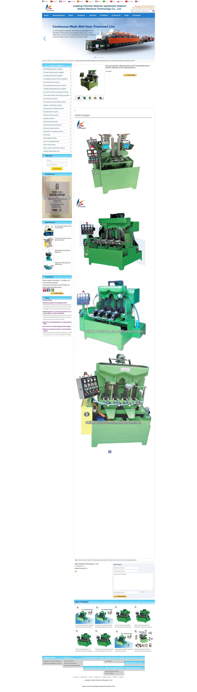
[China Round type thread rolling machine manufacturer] (48, 230)
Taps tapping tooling (49, 138)
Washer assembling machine (52, 105)
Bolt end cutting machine (51, 128)
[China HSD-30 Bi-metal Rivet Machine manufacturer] (48, 255)
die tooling (46, 135)
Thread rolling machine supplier (53, 72)
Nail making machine (112, 671)
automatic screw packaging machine (63, 239)
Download (136, 15)
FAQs (126, 15)
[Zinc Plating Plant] (98, 58)
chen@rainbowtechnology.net (145, 8)
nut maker (108, 661)
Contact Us (116, 15)
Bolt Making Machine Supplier (53, 69)
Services (92, 15)
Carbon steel (116, 560)
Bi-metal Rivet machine (50, 112)
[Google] (52, 290)
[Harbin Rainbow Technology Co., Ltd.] (57, 12)
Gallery (121, 677)
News (71, 15)
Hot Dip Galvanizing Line (51, 151)
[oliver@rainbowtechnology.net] (76, 571)
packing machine (48, 118)
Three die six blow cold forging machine (56, 95)
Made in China (92, 560)
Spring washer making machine (53, 108)
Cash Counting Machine (51, 141)
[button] (93, 57)
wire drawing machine (50, 98)
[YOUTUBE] (44, 290)
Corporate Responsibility (72, 665)
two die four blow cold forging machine (55, 92)
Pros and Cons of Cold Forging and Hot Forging (56, 319)
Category (49, 60)
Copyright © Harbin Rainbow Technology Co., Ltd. (98, 680)
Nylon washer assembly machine (54, 148)
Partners (115, 677)
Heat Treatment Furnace (51, 82)
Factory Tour (83, 677)
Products (81, 15)
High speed (100, 560)
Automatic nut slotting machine (53, 131)
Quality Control (107, 677)
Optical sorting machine (51, 115)
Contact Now (57, 293)
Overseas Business (70, 663)
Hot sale (123, 560)
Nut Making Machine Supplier (52, 75)
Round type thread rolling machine (54, 102)
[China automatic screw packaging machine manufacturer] (48, 242)
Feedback (104, 15)
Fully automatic (82, 560)
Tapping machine (131, 560)
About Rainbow (59, 15)
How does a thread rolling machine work (54, 336)
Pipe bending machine (50, 121)
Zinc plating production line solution (54, 85)
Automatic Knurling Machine (52, 125)
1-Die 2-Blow (109, 673)
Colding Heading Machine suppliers (54, 89)
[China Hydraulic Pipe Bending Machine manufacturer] (48, 267)
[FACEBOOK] (48, 290)
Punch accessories (49, 144)
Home (46, 15)
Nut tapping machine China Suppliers (63, 60)
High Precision (108, 560)
